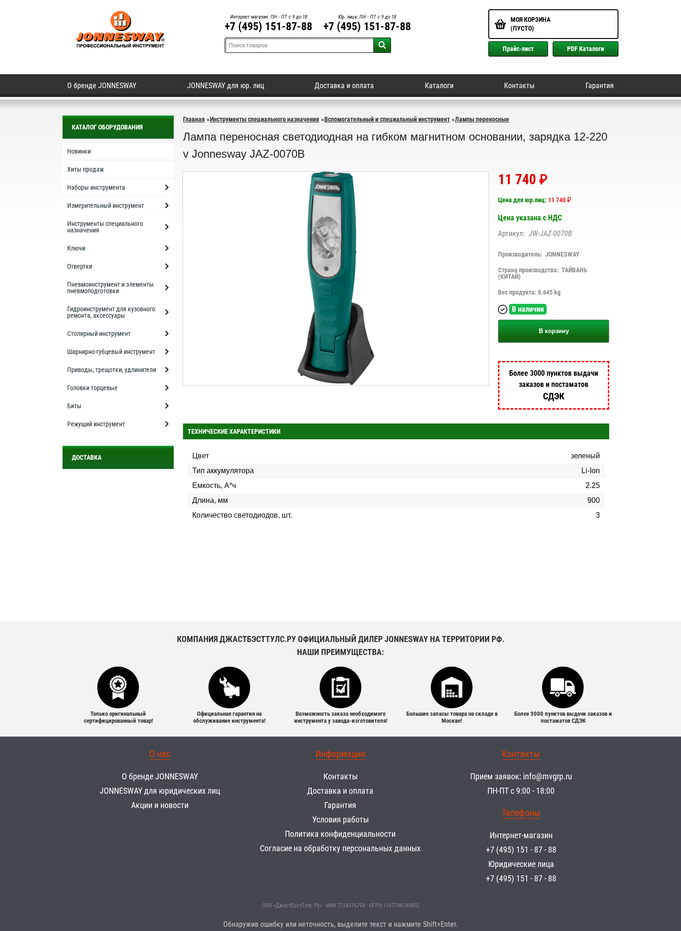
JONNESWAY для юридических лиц (160, 791)
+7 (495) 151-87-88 (268, 26)
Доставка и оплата (344, 85)
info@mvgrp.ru (547, 776)
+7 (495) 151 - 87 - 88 (521, 849)
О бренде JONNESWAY (101, 85)
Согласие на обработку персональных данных (340, 848)
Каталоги (439, 85)
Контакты (519, 85)
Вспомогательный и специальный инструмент (387, 119)
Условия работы (340, 819)
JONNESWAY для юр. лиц (225, 85)
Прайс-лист (518, 48)
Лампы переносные (482, 119)
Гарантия (600, 85)
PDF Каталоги (585, 48)
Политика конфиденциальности (340, 834)
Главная (194, 119)
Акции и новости (160, 805)
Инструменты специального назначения (264, 119)
